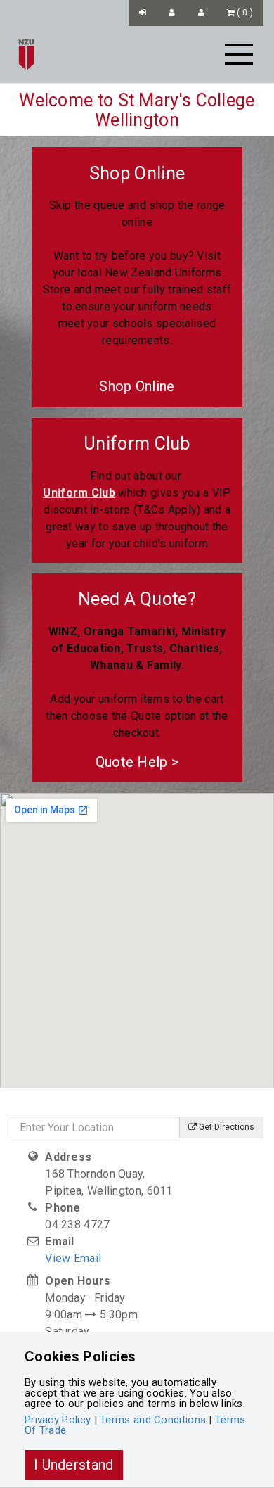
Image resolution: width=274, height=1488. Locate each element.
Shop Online (136, 386)
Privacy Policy (58, 1419)
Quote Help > (137, 761)
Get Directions (225, 1127)
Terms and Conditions (153, 1419)
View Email (73, 1258)
